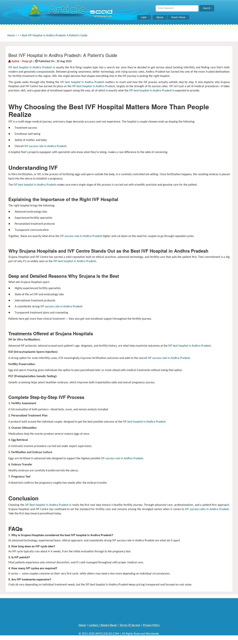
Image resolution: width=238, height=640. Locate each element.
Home (11, 35)
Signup (159, 17)
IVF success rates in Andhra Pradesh (207, 509)
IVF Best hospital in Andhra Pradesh (46, 505)
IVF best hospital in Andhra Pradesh (30, 67)
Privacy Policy (151, 625)
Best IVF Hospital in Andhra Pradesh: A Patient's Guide (54, 35)
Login (144, 17)
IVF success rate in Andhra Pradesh (45, 146)
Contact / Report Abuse (103, 625)
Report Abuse (178, 17)
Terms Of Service (130, 625)
